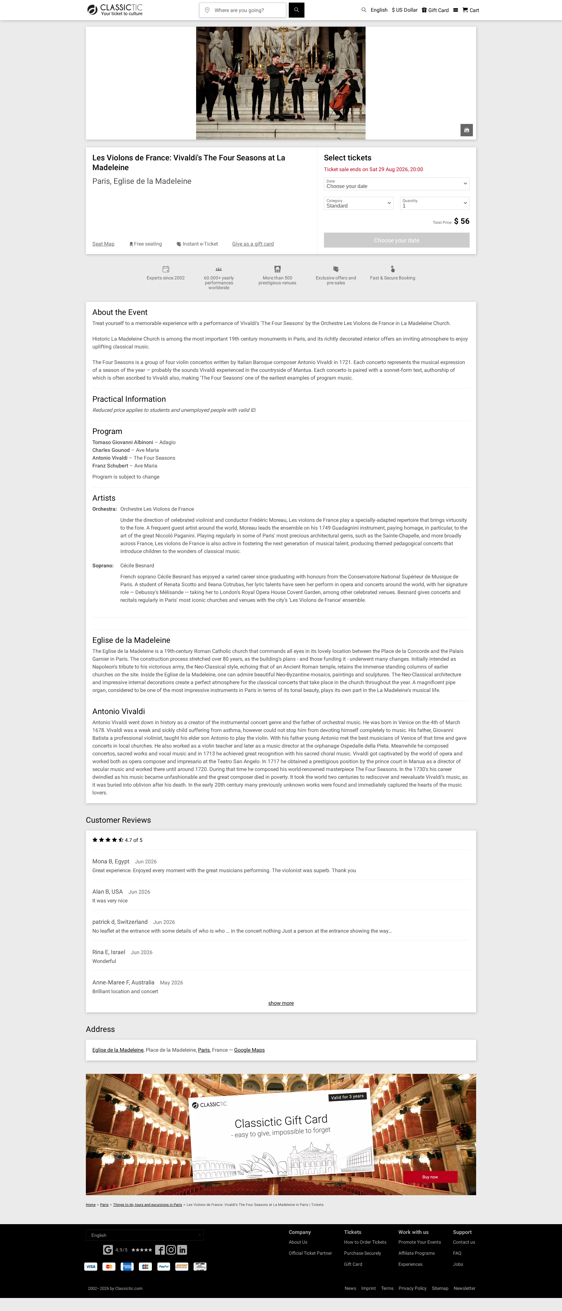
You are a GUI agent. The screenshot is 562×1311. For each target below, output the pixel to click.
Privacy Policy (413, 1288)
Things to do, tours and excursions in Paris (147, 1205)
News (350, 1288)
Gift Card (438, 10)
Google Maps (249, 1050)
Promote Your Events (419, 1242)
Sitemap (440, 1288)
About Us (298, 1242)
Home (91, 1205)
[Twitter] (171, 1251)
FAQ (457, 1253)
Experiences (410, 1264)
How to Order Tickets (365, 1242)
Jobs (458, 1264)
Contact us (464, 1242)
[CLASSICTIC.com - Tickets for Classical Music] (115, 10)
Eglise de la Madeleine (117, 1050)
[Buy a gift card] (281, 1134)
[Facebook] (108, 1249)
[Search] (296, 10)
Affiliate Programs (416, 1253)
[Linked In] (182, 1251)
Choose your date (397, 240)
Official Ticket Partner (310, 1253)
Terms (387, 1288)
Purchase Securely (362, 1253)
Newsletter (464, 1288)
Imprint (368, 1288)
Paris (204, 1050)
